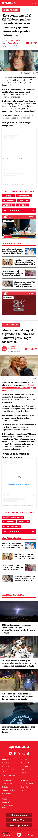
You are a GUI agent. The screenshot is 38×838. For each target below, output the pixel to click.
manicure (24, 200)
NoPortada (24, 522)
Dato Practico (26, 763)
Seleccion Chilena (9, 766)
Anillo (8, 196)
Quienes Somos (27, 783)
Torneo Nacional (8, 775)
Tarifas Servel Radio (7, 806)
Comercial (6, 802)
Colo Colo (5, 763)
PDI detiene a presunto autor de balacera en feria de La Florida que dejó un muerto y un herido (18, 696)
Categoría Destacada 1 (13, 517)
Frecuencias (25, 790)
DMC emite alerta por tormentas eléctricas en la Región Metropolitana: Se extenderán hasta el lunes (18, 629)
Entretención (11, 10)
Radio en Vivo (19, 815)
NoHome (22, 205)
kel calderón (9, 200)
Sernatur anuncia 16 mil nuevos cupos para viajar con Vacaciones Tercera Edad (12, 273)
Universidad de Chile (8, 770)
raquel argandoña (11, 526)
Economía (25, 766)
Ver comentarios (12, 210)
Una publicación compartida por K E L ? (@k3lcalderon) (20, 184)
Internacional (26, 769)
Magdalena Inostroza (14, 347)
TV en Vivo (19, 820)
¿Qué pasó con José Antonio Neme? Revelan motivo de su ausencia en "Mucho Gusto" (12, 251)
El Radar (5, 787)
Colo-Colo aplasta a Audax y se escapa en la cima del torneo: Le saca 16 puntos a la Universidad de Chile (19, 663)
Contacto (24, 787)
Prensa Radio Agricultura (15, 41)
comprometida (23, 196)
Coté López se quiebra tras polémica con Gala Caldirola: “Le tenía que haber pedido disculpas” (24, 262)
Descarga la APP (19, 825)
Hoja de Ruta (7, 793)
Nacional (24, 773)
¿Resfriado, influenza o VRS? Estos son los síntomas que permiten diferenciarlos (24, 284)
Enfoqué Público (8, 790)
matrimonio (8, 205)
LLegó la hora (7, 783)
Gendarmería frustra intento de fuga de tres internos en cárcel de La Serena (18, 729)
